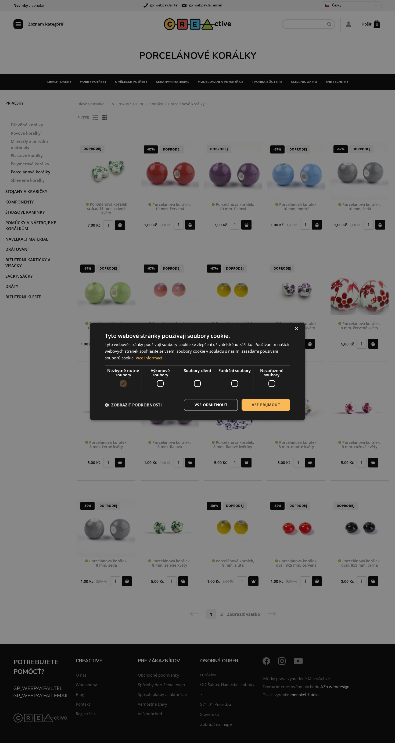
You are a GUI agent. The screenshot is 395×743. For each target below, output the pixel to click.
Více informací (149, 357)
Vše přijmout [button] (266, 404)
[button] (133, 405)
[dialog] (197, 371)
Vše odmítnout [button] (211, 404)
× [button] (296, 329)
